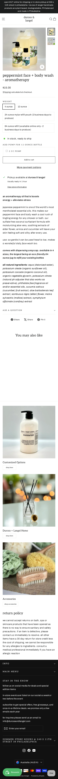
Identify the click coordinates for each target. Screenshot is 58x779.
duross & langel (29, 19)
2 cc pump (15, 151)
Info (6, 664)
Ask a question (12, 310)
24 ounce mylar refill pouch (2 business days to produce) (28, 116)
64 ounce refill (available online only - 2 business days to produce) (24, 128)
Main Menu (11, 671)
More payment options (29, 167)
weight (7, 102)
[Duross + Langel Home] (29, 500)
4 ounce (9, 106)
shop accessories (10, 604)
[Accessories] (29, 568)
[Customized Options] (29, 432)
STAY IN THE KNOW (15, 681)
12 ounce (22, 106)
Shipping (7, 92)
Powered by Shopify (37, 776)
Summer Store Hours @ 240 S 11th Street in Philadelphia (27, 740)
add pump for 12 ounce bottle (22, 145)
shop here (9, 468)
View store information (17, 187)
